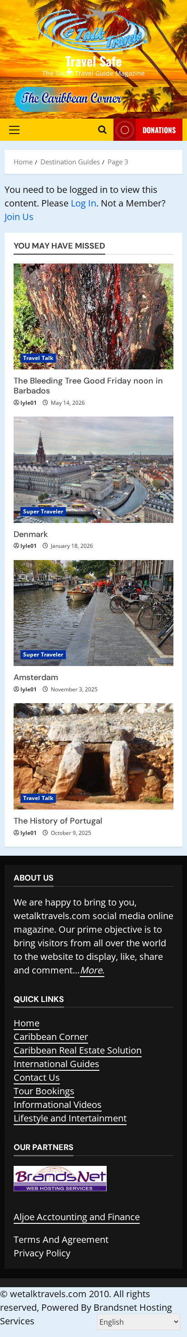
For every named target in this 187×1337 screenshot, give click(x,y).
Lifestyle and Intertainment (70, 1118)
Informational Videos (58, 1104)
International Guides (56, 1064)
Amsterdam (36, 677)
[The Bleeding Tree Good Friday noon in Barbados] (93, 317)
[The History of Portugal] (93, 756)
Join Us (19, 217)
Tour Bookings (44, 1091)
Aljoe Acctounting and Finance (77, 1217)
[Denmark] (93, 470)
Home (26, 1023)
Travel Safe (93, 61)
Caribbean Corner (51, 1036)
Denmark (31, 534)
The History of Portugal (58, 820)
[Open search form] (102, 130)
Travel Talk (38, 358)
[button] (14, 129)
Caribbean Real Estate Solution (78, 1050)
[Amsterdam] (93, 613)
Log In (83, 203)
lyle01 (28, 403)
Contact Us (37, 1077)
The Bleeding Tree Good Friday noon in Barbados (88, 385)
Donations (159, 130)
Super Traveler (43, 511)
